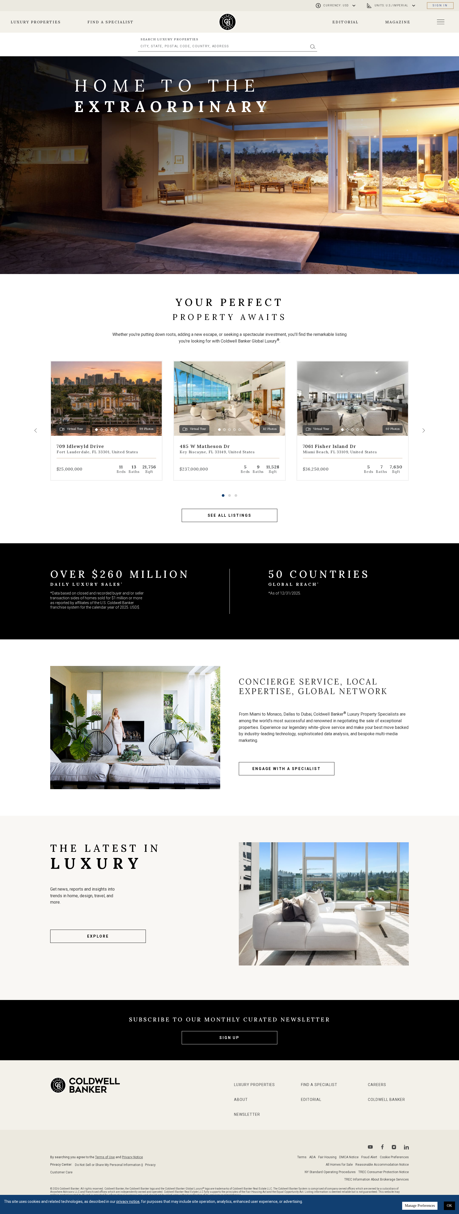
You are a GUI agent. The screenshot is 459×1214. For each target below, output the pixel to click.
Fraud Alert (369, 1157)
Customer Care (61, 1172)
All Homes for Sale (339, 1164)
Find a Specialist (110, 22)
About (241, 1099)
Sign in (440, 5)
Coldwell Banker (386, 1099)
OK (449, 1206)
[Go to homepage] (227, 22)
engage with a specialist (286, 769)
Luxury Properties (36, 22)
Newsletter (247, 1114)
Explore (98, 936)
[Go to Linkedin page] (406, 1147)
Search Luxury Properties (169, 39)
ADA (312, 1157)
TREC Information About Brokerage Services (376, 1179)
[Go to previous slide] (35, 430)
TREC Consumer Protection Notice (383, 1172)
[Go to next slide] (423, 430)
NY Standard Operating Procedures (330, 1172)
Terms (302, 1157)
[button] (223, 495)
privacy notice (127, 1201)
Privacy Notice (132, 1157)
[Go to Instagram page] (394, 1147)
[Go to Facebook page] (382, 1146)
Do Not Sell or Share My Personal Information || (109, 1165)
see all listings (230, 515)
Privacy (150, 1165)
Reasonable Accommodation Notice (382, 1164)
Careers (377, 1085)
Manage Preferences (420, 1206)
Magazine (397, 22)
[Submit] (313, 46)
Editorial (345, 22)
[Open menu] (440, 22)
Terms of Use (105, 1157)
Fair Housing (327, 1157)
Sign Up (229, 1038)
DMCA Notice (349, 1157)
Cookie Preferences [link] (394, 1157)
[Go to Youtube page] (370, 1147)
